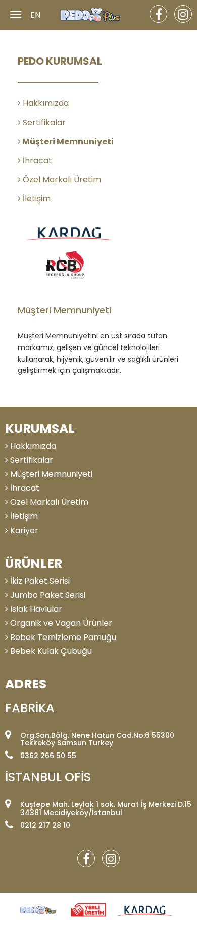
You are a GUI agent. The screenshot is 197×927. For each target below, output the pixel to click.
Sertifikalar (43, 122)
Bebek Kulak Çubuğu (50, 651)
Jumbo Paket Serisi (46, 595)
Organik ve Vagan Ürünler (60, 623)
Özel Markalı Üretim (61, 179)
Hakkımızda (45, 103)
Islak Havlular (35, 609)
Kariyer (23, 530)
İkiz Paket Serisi (39, 581)
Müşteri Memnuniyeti (67, 141)
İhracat (36, 160)
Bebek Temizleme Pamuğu (62, 637)
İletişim (36, 198)
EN (35, 15)
